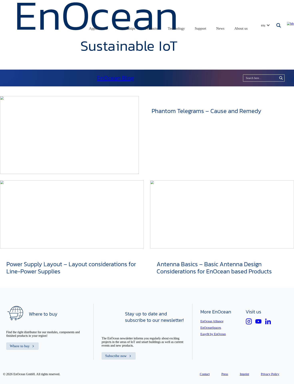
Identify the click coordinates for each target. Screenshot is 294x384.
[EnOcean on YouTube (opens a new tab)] (258, 321)
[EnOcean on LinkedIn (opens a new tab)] (268, 321)
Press (224, 374)
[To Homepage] (97, 49)
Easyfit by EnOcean (213, 334)
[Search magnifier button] (279, 25)
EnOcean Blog (115, 78)
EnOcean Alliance (211, 321)
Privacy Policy (270, 374)
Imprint (244, 374)
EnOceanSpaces (210, 327)
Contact (205, 374)
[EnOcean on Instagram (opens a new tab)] (249, 321)
